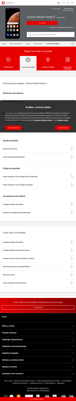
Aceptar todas (63, 128)
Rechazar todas (13, 128)
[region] (38, 250)
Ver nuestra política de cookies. (42, 120)
